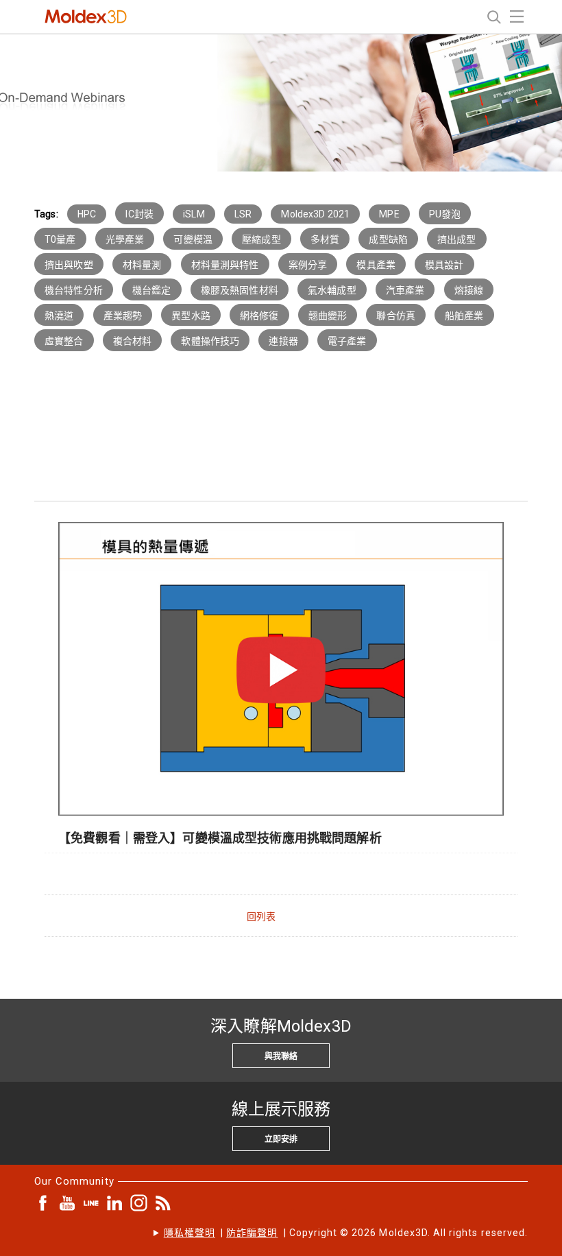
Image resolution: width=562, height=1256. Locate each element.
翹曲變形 (327, 315)
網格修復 (259, 315)
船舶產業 (464, 315)
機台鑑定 (151, 290)
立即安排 (281, 1139)
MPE (389, 214)
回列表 (261, 916)
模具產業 (375, 264)
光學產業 (125, 239)
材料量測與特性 (225, 264)
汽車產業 (405, 290)
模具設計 (444, 264)
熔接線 (468, 290)
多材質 (324, 239)
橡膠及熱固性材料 (239, 290)
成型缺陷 (388, 239)
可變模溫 (192, 239)
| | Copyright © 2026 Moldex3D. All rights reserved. (346, 1232)
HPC (86, 214)
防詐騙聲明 (252, 1232)
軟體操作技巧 (210, 340)
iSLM (194, 214)
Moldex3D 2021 (315, 214)
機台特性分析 (74, 290)
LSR (243, 214)
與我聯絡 (281, 1056)
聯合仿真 (395, 315)
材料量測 (142, 264)
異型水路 (190, 315)
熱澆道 (59, 315)
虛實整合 (64, 340)
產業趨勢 (123, 315)
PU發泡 (445, 214)
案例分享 (308, 264)
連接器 (283, 340)
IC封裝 (139, 214)
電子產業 (347, 340)
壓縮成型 (261, 239)
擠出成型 (456, 239)
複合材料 (132, 340)
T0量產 (60, 239)
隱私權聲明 (189, 1232)
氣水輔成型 (332, 290)
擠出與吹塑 (69, 264)
